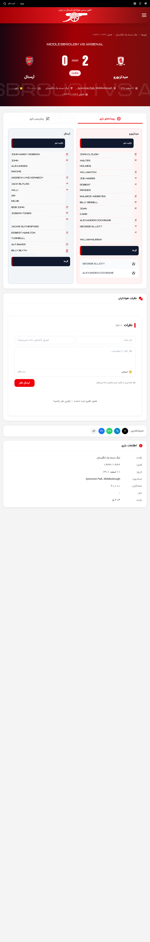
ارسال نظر (24, 383)
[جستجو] (4, 3)
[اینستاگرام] (140, 3)
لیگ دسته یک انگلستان (126, 35)
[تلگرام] (145, 3)
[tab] (110, 119)
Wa (109, 431)
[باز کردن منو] (144, 15)
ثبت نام (11, 3)
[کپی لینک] (94, 431)
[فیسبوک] (134, 3)
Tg (117, 431)
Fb (101, 431)
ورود (22, 3)
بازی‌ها (144, 35)
